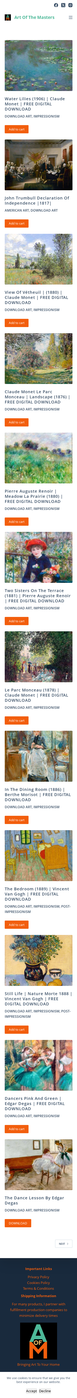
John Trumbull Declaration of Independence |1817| (37, 200)
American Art (17, 210)
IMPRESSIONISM (46, 116)
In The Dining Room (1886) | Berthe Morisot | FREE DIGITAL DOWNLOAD (38, 794)
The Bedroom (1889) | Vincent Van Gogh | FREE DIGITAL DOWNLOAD (37, 894)
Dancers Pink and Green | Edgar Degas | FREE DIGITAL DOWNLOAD (35, 1103)
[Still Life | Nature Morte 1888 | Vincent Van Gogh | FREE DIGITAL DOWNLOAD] (38, 960)
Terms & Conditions (38, 1288)
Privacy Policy (38, 1277)
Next (62, 1244)
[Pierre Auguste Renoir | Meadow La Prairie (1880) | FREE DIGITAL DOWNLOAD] (38, 458)
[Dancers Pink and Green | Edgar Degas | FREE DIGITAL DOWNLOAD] (38, 1065)
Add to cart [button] (16, 129)
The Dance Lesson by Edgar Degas (34, 1200)
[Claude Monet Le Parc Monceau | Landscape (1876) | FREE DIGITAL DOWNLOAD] (38, 358)
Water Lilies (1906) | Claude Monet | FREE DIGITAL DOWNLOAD (35, 104)
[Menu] (70, 17)
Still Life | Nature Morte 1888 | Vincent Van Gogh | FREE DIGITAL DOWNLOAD (38, 999)
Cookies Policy (38, 1282)
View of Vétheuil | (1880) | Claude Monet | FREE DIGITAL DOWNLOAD (36, 297)
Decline (45, 1391)
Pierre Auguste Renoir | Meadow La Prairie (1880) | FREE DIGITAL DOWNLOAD (34, 496)
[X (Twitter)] (63, 5)
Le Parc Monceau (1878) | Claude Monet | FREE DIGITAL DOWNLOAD (36, 695)
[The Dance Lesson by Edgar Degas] (38, 1164)
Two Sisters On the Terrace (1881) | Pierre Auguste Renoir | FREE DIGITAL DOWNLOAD (38, 596)
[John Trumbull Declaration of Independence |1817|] (38, 164)
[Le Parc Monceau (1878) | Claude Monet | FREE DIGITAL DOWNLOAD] (38, 656)
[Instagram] (70, 5)
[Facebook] (56, 5)
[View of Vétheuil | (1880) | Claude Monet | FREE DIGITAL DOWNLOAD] (38, 259)
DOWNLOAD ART (18, 116)
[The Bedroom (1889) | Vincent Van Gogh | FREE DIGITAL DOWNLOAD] (38, 855)
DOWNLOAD (18, 1223)
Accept (31, 1391)
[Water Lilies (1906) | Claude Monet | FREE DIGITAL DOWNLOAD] (38, 65)
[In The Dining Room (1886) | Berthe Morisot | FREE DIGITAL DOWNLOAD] (38, 756)
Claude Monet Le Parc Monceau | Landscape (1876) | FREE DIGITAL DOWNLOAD (37, 397)
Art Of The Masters (34, 17)
